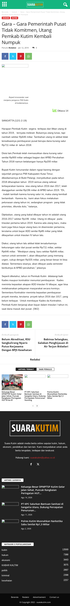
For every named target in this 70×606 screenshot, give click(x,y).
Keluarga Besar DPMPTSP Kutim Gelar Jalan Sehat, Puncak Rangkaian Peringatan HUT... (43, 490)
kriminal (5, 575)
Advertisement (39, 597)
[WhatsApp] (28, 56)
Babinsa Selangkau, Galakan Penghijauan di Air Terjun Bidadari (53, 343)
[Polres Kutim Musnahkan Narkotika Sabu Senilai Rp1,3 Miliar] (57, 382)
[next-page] (37, 406)
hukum (14, 12)
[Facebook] (5, 56)
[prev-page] (33, 406)
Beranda (5, 12)
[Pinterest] (20, 56)
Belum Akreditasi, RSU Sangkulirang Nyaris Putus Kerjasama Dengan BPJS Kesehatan (17, 345)
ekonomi (6, 560)
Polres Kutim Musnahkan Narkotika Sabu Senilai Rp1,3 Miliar (57, 395)
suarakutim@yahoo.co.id (42, 457)
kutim (14, 18)
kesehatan (7, 580)
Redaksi (12, 47)
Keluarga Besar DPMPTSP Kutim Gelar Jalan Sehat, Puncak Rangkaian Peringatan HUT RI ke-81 (12, 396)
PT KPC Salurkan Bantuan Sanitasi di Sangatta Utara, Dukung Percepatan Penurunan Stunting (35, 396)
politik (4, 570)
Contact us (54, 597)
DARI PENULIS (45, 369)
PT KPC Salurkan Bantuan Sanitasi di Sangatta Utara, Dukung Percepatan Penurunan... (42, 507)
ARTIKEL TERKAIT (26, 369)
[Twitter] (13, 56)
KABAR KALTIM (10, 565)
